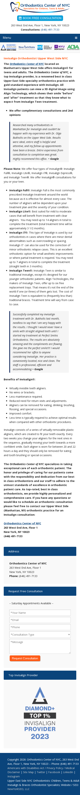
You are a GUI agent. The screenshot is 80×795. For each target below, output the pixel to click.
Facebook (54, 772)
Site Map (28, 772)
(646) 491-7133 (50, 29)
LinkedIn (68, 772)
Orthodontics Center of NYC (40, 8)
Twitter (41, 772)
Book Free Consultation (42, 18)
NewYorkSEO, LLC (18, 789)
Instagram (13, 776)
